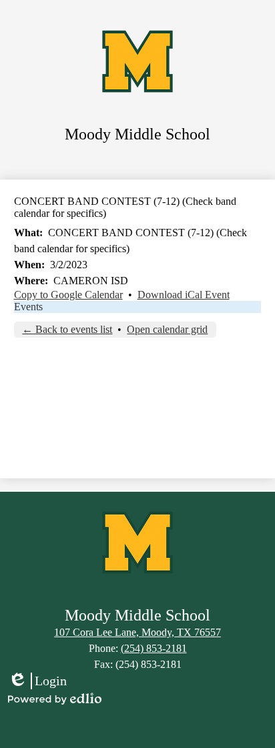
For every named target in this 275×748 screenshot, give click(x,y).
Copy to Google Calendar (68, 294)
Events (28, 306)
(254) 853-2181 (154, 648)
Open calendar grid (167, 329)
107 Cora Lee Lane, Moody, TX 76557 (137, 632)
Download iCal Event (184, 294)
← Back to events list (67, 329)
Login (37, 681)
